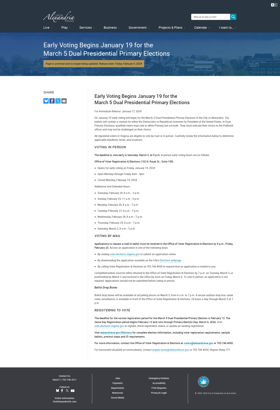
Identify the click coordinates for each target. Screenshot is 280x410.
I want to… (226, 27)
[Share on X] (58, 101)
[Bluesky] (46, 101)
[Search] (233, 17)
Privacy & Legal (159, 392)
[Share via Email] (64, 101)
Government (138, 27)
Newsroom (117, 392)
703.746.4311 (69, 379)
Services (85, 27)
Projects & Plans (170, 27)
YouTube (72, 391)
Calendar (200, 27)
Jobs (117, 378)
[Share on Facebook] (52, 101)
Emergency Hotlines (159, 378)
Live (46, 27)
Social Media (117, 397)
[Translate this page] (274, 4)
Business (110, 27)
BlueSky (57, 391)
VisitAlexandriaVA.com (64, 401)
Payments (117, 383)
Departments (117, 387)
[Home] (59, 17)
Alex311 (56, 379)
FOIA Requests (159, 387)
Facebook (62, 391)
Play (64, 27)
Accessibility (158, 383)
